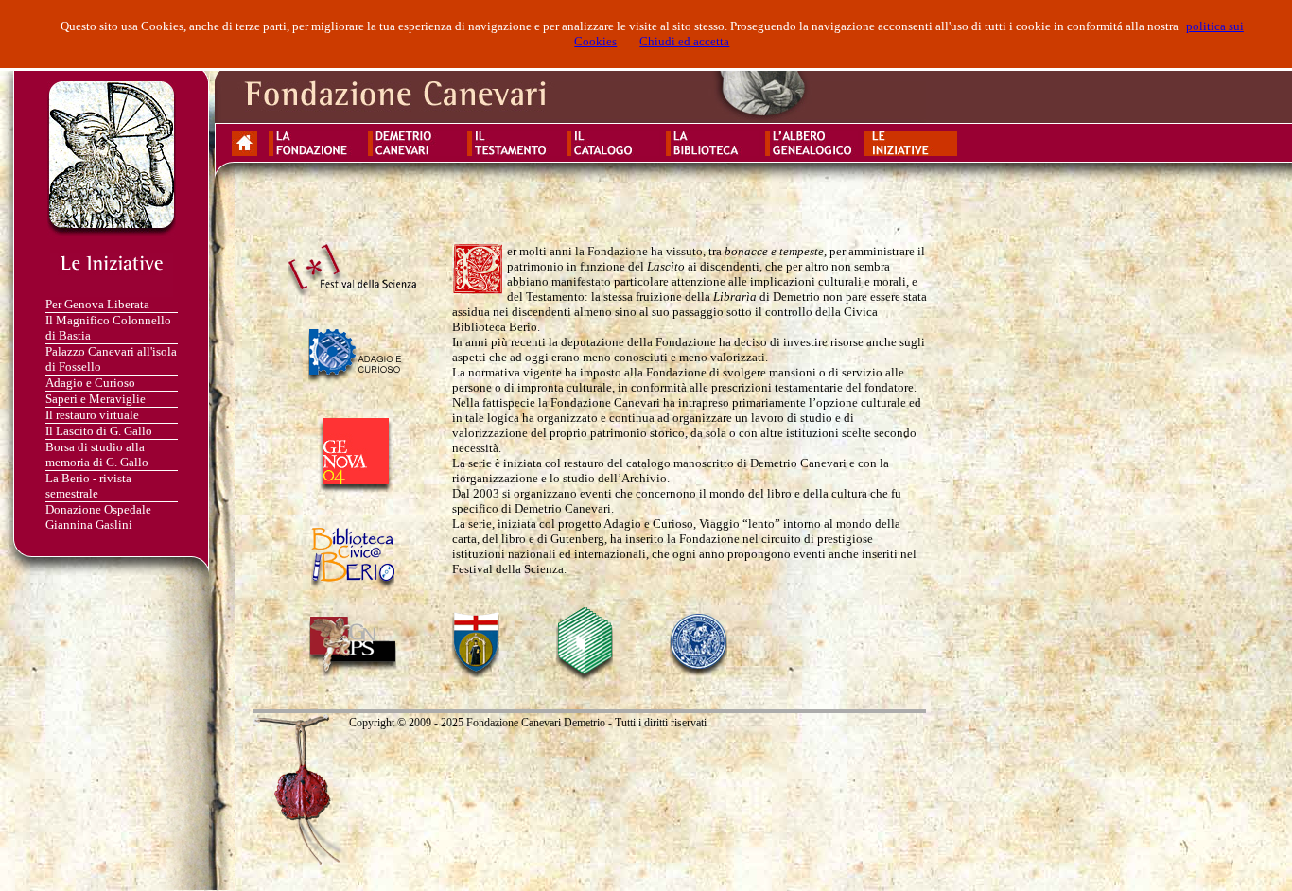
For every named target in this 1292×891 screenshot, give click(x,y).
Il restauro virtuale (92, 415)
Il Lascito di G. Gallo (98, 431)
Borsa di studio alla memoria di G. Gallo (96, 454)
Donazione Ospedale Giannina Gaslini (98, 517)
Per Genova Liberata (97, 304)
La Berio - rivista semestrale (88, 485)
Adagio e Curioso (90, 383)
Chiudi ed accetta (684, 41)
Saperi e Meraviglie (95, 399)
